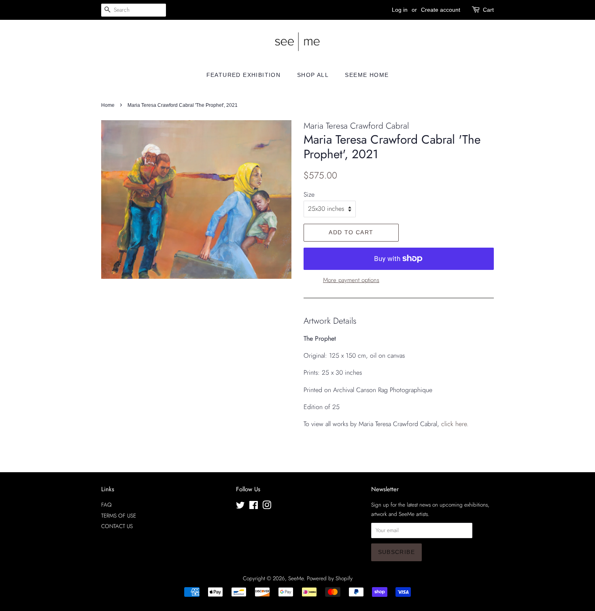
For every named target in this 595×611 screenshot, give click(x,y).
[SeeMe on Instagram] (266, 507)
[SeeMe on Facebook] (253, 507)
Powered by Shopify (330, 578)
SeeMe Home (367, 75)
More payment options (351, 280)
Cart (488, 9)
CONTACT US (117, 526)
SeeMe (296, 578)
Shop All (313, 75)
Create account (440, 9)
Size (309, 194)
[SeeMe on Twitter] (240, 507)
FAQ (106, 505)
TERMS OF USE (118, 515)
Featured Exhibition (243, 75)
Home (108, 105)
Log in (400, 9)
